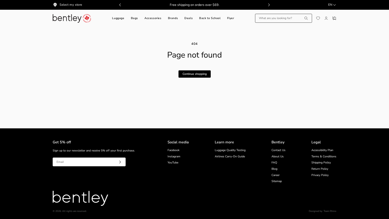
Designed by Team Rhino (322, 211)
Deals (188, 18)
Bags (134, 18)
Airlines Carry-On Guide (230, 156)
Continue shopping (195, 74)
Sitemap (276, 181)
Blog (274, 169)
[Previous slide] (120, 5)
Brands (173, 18)
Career (275, 175)
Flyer (230, 18)
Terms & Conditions (323, 156)
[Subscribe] (120, 162)
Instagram (174, 156)
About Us (277, 156)
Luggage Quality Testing (230, 150)
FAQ (274, 162)
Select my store (71, 5)
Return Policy (319, 169)
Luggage (118, 18)
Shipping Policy (321, 162)
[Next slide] (269, 5)
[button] (283, 18)
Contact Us (278, 150)
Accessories (152, 18)
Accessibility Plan (322, 150)
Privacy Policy (320, 175)
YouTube (173, 162)
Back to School (209, 18)
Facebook (174, 150)
